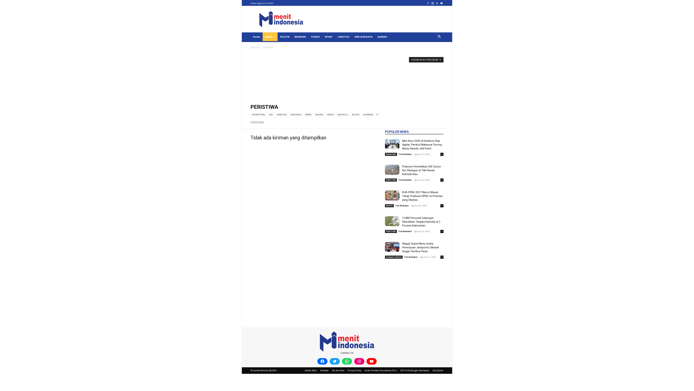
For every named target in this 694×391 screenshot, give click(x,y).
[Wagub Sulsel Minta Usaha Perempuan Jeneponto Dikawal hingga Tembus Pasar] (392, 247)
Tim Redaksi (405, 154)
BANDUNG (282, 114)
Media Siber (311, 370)
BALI (271, 114)
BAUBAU (320, 114)
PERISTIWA (391, 180)
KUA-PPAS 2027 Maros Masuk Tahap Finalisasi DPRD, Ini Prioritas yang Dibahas (422, 196)
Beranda (254, 47)
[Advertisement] (347, 76)
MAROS (389, 205)
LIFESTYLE (343, 36)
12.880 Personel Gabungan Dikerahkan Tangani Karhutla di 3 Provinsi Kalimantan (421, 221)
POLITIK (284, 36)
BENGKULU (343, 114)
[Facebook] (428, 3)
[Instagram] (432, 3)
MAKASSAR (391, 154)
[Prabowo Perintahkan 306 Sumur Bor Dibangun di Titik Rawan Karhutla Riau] (392, 170)
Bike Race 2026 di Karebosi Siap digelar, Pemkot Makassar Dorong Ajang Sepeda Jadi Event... (422, 144)
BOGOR (355, 114)
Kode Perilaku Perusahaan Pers (381, 370)
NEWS (268, 36)
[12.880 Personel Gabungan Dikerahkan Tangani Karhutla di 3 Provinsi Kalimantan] (392, 221)
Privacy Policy (354, 370)
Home (256, 36)
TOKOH (315, 36)
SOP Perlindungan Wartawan (414, 370)
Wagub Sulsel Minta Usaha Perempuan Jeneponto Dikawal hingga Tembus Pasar (420, 247)
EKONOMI (300, 36)
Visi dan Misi (338, 370)
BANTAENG (296, 114)
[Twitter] (437, 3)
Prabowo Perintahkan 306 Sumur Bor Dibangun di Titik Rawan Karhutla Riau (421, 170)
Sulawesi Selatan (394, 257)
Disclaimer (438, 370)
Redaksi (324, 370)
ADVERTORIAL (258, 114)
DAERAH (382, 36)
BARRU (308, 114)
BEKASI (330, 114)
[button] (439, 37)
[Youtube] (442, 3)
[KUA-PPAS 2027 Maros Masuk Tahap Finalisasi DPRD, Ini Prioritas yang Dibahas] (392, 195)
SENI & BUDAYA (363, 36)
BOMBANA (368, 114)
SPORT (329, 36)
